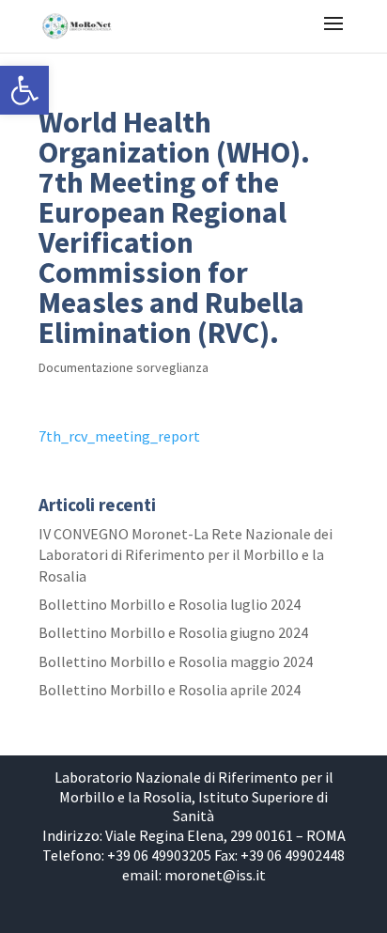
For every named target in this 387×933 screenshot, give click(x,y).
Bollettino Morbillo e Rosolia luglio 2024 (170, 604)
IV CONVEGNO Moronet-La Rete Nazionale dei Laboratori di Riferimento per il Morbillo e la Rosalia (186, 554)
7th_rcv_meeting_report (119, 436)
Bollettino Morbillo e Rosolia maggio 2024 (176, 661)
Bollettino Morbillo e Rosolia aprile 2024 (170, 689)
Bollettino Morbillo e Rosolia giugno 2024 (173, 632)
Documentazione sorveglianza (124, 367)
